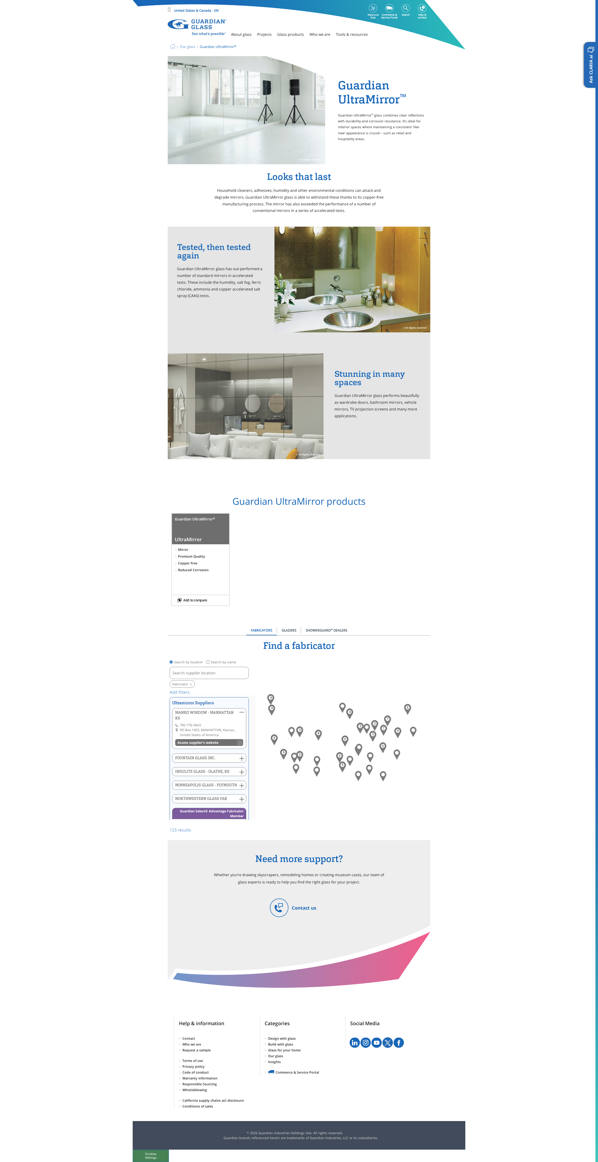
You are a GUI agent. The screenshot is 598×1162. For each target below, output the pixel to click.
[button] (271, 710)
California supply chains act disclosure (213, 1100)
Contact (188, 1038)
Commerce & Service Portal (297, 1072)
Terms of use (192, 1060)
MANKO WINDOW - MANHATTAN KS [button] (204, 715)
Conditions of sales (197, 1106)
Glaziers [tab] (289, 630)
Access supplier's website (198, 742)
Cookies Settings (151, 1155)
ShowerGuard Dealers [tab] (326, 630)
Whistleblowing (194, 1090)
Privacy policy (193, 1066)
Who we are (191, 1044)
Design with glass (282, 1038)
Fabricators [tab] (261, 630)
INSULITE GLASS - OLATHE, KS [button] (202, 771)
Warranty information (199, 1078)
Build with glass (280, 1044)
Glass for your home (284, 1050)
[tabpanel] (299, 736)
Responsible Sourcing (199, 1084)
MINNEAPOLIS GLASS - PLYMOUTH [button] (206, 785)
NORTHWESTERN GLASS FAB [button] (201, 798)
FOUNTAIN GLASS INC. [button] (195, 757)
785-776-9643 (190, 725)
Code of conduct (195, 1072)
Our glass (275, 1056)
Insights (274, 1062)
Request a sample (196, 1050)
